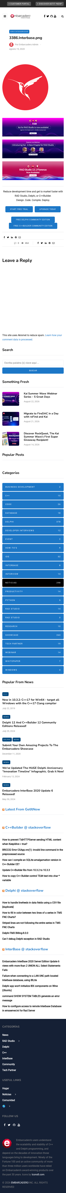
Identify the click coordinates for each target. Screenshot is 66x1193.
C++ (33, 495)
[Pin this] (16, 237)
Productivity (33, 591)
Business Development (33, 487)
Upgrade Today (47, 209)
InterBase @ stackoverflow (26, 949)
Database (33, 513)
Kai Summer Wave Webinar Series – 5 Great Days (40, 395)
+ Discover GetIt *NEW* (49, 4)
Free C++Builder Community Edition (33, 226)
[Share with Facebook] (4, 237)
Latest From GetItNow (22, 809)
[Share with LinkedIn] (12, 237)
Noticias (33, 583)
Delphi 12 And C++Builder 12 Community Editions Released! (29, 724)
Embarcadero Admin (28, 44)
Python (33, 600)
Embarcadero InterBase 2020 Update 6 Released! (27, 792)
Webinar (33, 652)
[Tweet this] (8, 237)
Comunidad (8, 1100)
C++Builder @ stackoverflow (28, 827)
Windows (33, 670)
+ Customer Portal (19, 4)
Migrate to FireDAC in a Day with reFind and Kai (41, 415)
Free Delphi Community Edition (33, 220)
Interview (33, 574)
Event (33, 539)
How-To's (33, 548)
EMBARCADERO (20, 1182)
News (6, 717)
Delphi (33, 522)
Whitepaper (33, 661)
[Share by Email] (19, 237)
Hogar (5, 1088)
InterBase (33, 565)
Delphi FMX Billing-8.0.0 (15, 933)
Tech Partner (33, 643)
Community (8, 1064)
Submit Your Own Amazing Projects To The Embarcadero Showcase (30, 747)
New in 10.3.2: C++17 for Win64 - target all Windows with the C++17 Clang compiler (30, 701)
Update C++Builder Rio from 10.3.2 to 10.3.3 (26, 870)
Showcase (33, 635)
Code (33, 504)
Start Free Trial (19, 209)
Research (33, 626)
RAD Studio (33, 609)
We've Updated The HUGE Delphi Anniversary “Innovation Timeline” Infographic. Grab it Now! (33, 769)
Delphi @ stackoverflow (24, 890)
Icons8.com (38, 1174)
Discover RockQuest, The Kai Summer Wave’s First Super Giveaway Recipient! (41, 437)
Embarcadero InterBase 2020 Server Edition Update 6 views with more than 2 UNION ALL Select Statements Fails (31, 965)
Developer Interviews (33, 530)
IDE (33, 556)
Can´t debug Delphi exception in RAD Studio (26, 938)
